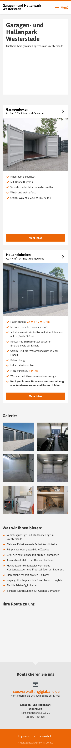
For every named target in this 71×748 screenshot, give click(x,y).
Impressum (24, 736)
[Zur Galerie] (18, 437)
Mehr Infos (35, 238)
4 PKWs (33, 371)
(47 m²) (38, 322)
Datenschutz (45, 736)
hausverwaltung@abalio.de (36, 691)
